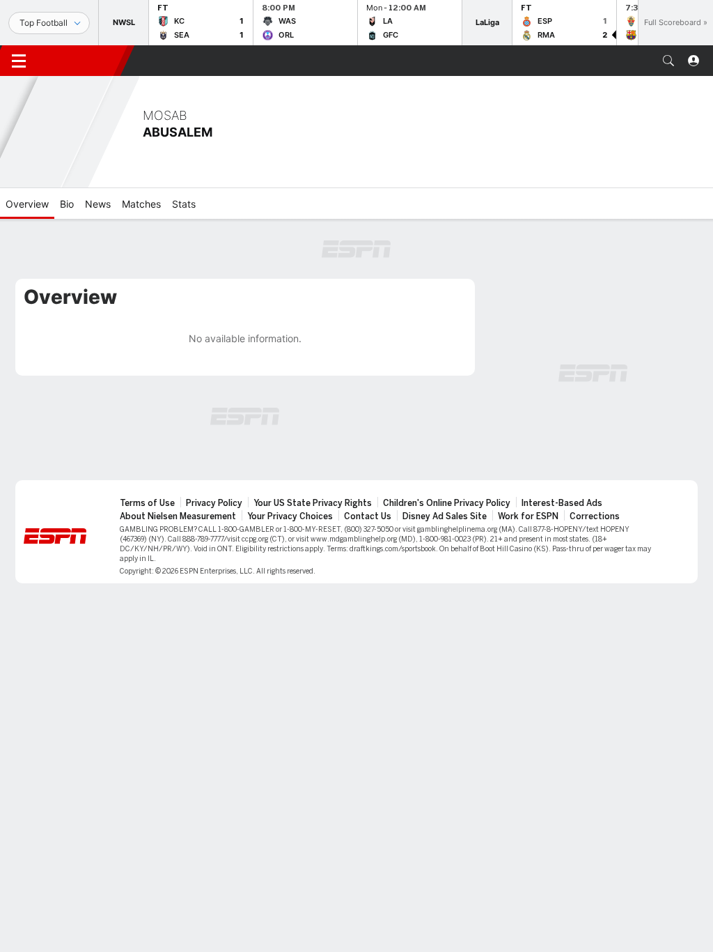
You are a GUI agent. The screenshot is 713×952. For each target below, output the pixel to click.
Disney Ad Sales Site (444, 516)
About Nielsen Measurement (178, 516)
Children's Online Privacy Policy (446, 503)
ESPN (82, 60)
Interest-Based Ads (562, 503)
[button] (668, 60)
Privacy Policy (214, 503)
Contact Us (367, 516)
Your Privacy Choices (290, 516)
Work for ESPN (528, 516)
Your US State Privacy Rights (312, 503)
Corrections (595, 516)
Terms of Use (147, 503)
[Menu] (19, 60)
